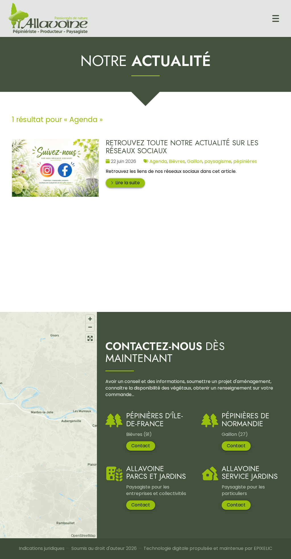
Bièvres (177, 161)
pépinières (245, 161)
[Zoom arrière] (90, 327)
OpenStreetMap (83, 535)
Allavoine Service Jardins (250, 473)
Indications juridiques (42, 548)
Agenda (158, 161)
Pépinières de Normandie (245, 420)
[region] (48, 425)
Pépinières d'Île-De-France (154, 420)
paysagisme (217, 161)
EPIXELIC (263, 548)
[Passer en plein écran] (90, 338)
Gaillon (194, 161)
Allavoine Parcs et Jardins (156, 473)
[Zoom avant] (90, 319)
